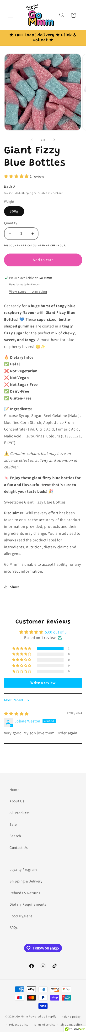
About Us (17, 801)
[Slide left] (32, 140)
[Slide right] (54, 140)
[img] (16, 713)
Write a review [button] (43, 682)
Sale (13, 824)
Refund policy (71, 1016)
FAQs (14, 927)
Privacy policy (18, 1024)
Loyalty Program (23, 869)
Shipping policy (71, 1024)
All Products (20, 812)
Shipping (27, 193)
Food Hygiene (21, 915)
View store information (28, 291)
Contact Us (19, 847)
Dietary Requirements (28, 904)
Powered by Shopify (43, 1016)
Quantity (10, 223)
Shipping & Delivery (26, 881)
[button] (10, 15)
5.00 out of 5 (56, 632)
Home (15, 789)
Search (15, 835)
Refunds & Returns (25, 892)
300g (14, 211)
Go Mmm (22, 1016)
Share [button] (15, 586)
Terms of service (44, 1024)
